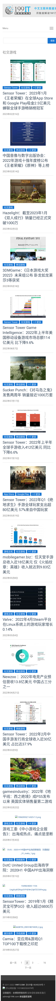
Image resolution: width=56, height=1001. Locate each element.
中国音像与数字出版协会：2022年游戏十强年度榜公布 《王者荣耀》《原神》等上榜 (26, 160)
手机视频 (20, 933)
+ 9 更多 (32, 933)
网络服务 (20, 859)
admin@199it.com (11, 996)
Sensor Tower (11, 87)
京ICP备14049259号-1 (35, 985)
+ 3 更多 (37, 322)
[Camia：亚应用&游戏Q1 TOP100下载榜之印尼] (28, 927)
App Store (9, 494)
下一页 (28, 967)
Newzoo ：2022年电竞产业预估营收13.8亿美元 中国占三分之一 (27, 682)
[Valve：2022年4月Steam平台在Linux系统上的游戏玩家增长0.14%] (28, 588)
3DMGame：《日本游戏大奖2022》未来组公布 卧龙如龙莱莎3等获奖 (28, 275)
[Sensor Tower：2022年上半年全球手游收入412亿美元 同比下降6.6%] (28, 410)
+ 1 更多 (32, 384)
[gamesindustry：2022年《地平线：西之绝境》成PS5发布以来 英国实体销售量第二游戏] (28, 760)
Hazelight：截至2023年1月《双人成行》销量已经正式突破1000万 (27, 218)
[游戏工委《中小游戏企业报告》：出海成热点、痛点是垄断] (28, 817)
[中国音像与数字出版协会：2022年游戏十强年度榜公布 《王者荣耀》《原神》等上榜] (28, 124)
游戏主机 (8, 551)
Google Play (23, 494)
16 (45, 963)
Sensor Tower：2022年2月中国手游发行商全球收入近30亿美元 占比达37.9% (27, 739)
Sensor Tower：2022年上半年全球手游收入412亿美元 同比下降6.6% (27, 447)
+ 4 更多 (32, 823)
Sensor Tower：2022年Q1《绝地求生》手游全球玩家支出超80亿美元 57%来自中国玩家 (28, 505)
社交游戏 (25, 87)
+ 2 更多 (37, 87)
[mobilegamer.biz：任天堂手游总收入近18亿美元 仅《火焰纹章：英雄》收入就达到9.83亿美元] (28, 525)
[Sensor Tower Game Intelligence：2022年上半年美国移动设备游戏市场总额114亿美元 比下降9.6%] (28, 296)
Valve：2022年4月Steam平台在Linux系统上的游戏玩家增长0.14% (28, 624)
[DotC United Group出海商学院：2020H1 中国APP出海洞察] (28, 849)
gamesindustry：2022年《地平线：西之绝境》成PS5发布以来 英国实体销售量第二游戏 (27, 796)
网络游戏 (20, 728)
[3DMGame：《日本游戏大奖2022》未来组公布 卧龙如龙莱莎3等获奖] (28, 238)
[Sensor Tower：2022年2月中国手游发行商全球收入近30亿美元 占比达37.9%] (28, 702)
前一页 (13, 963)
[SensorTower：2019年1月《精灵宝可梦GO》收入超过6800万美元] (28, 886)
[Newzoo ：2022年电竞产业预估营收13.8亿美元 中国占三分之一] (28, 645)
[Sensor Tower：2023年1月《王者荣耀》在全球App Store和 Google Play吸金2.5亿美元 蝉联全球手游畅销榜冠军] (28, 61)
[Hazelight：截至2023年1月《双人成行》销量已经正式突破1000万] (28, 181)
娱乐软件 (8, 933)
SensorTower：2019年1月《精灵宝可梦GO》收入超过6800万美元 (28, 906)
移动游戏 (20, 150)
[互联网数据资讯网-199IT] (28, 10)
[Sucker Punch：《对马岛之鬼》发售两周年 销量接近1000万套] (28, 358)
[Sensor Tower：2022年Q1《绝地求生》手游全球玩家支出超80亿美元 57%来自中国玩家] (28, 468)
